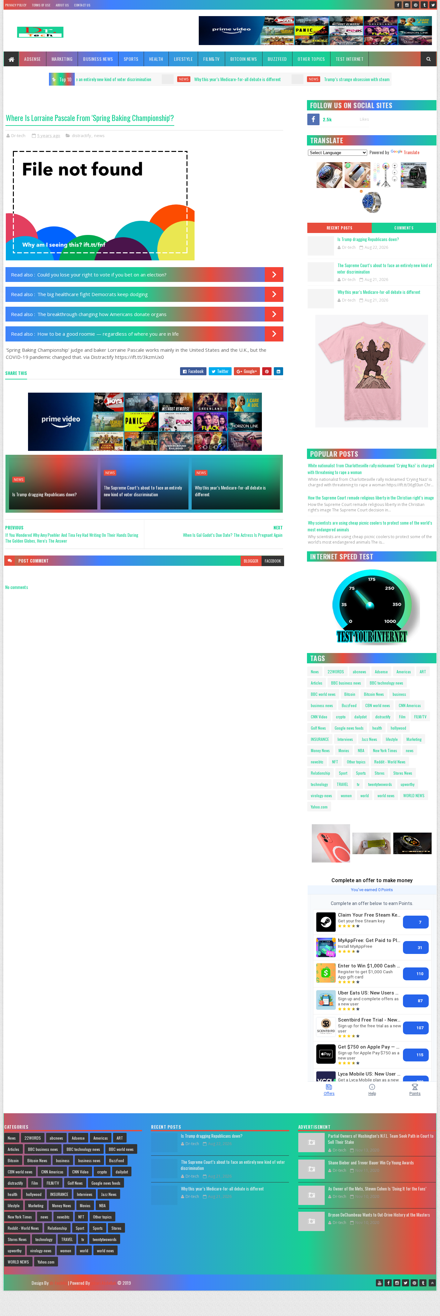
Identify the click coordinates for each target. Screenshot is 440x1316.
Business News (98, 58)
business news (322, 705)
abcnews (359, 671)
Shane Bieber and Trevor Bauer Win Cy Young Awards (371, 1162)
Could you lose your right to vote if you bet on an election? (102, 274)
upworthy (408, 784)
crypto (341, 716)
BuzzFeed (277, 58)
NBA (361, 750)
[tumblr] (424, 4)
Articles (316, 683)
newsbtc (317, 761)
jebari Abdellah (103, 1282)
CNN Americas (410, 705)
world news (386, 795)
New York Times (385, 750)
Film (402, 716)
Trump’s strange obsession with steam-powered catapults (252, 79)
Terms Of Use (41, 5)
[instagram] (406, 4)
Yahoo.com (319, 806)
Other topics (311, 58)
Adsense (32, 58)
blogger (251, 561)
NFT (335, 761)
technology (319, 784)
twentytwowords (380, 784)
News (315, 671)
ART (423, 671)
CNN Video (319, 716)
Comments (403, 227)
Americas (404, 671)
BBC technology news (386, 683)
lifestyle (392, 739)
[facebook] (398, 4)
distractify (81, 135)
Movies (344, 750)
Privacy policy (15, 5)
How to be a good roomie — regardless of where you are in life (108, 334)
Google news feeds (349, 728)
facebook (273, 561)
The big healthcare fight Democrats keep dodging (92, 294)
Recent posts (339, 227)
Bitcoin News (243, 58)
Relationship (320, 773)
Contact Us (82, 5)
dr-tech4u (58, 1282)
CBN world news (377, 705)
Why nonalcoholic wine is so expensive (376, 79)
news (192, 79)
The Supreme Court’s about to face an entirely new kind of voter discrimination (143, 491)
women (346, 795)
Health (156, 58)
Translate (411, 152)
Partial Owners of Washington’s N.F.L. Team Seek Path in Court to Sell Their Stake (381, 1139)
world (364, 795)
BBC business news (346, 683)
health (377, 728)
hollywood (398, 728)
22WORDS (336, 671)
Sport (343, 773)
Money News (320, 750)
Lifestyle (183, 58)
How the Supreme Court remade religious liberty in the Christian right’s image (371, 497)
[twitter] (432, 4)
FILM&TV (211, 58)
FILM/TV (420, 716)
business (399, 694)
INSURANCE (320, 739)
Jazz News (369, 739)
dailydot (360, 716)
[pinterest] (415, 4)
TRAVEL (342, 784)
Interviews (345, 739)
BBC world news (323, 694)
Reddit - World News (390, 761)
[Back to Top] (432, 1282)
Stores (380, 773)
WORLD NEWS (414, 795)
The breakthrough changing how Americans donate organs (102, 314)
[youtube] (379, 1282)
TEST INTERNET (350, 58)
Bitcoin (349, 694)
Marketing (62, 58)
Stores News (402, 773)
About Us (62, 5)
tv (358, 784)
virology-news (321, 795)
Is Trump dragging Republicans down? (44, 494)
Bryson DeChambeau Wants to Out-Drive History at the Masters (379, 1214)
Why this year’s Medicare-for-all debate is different (116, 79)
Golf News (318, 728)
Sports (131, 58)
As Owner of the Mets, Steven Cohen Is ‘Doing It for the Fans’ (377, 1188)
